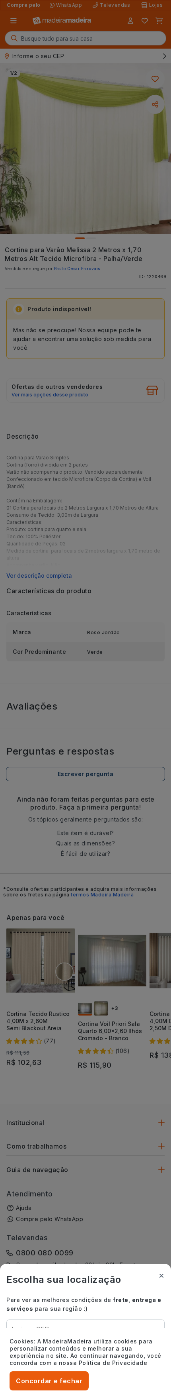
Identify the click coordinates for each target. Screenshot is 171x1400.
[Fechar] (161, 1276)
